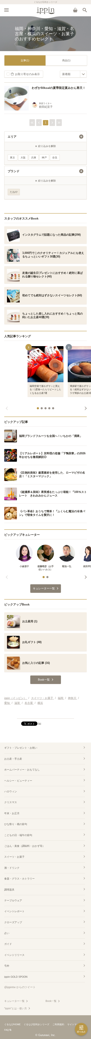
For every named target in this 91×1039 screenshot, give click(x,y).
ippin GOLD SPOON (16, 976)
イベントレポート (14, 911)
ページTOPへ (45, 713)
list (39, 723)
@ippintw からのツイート (20, 987)
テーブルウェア (13, 900)
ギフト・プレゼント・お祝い (20, 747)
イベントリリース (14, 955)
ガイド (8, 944)
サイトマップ (74, 1024)
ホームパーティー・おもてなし (22, 769)
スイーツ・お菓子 (14, 856)
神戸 (44, 157)
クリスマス (10, 802)
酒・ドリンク (11, 867)
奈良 (54, 157)
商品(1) (66, 60)
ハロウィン (10, 791)
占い (6, 933)
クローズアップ (13, 922)
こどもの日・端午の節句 (18, 835)
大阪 (23, 157)
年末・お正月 (11, 813)
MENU (6, 10)
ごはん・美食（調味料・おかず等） (24, 846)
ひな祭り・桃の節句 (15, 824)
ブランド (13, 171)
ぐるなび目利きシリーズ (36, 1024)
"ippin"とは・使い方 (15, 1008)
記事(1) (25, 60)
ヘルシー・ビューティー (18, 780)
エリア (12, 136)
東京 (12, 157)
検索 (84, 10)
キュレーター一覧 (14, 1001)
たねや (14, 191)
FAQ (6, 1030)
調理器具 (9, 889)
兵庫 (33, 157)
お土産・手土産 (13, 758)
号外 (6, 965)
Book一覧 (51, 1001)
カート (75, 10)
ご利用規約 (58, 1024)
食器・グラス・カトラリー (19, 878)
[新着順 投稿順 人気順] (73, 74)
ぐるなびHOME (12, 1024)
